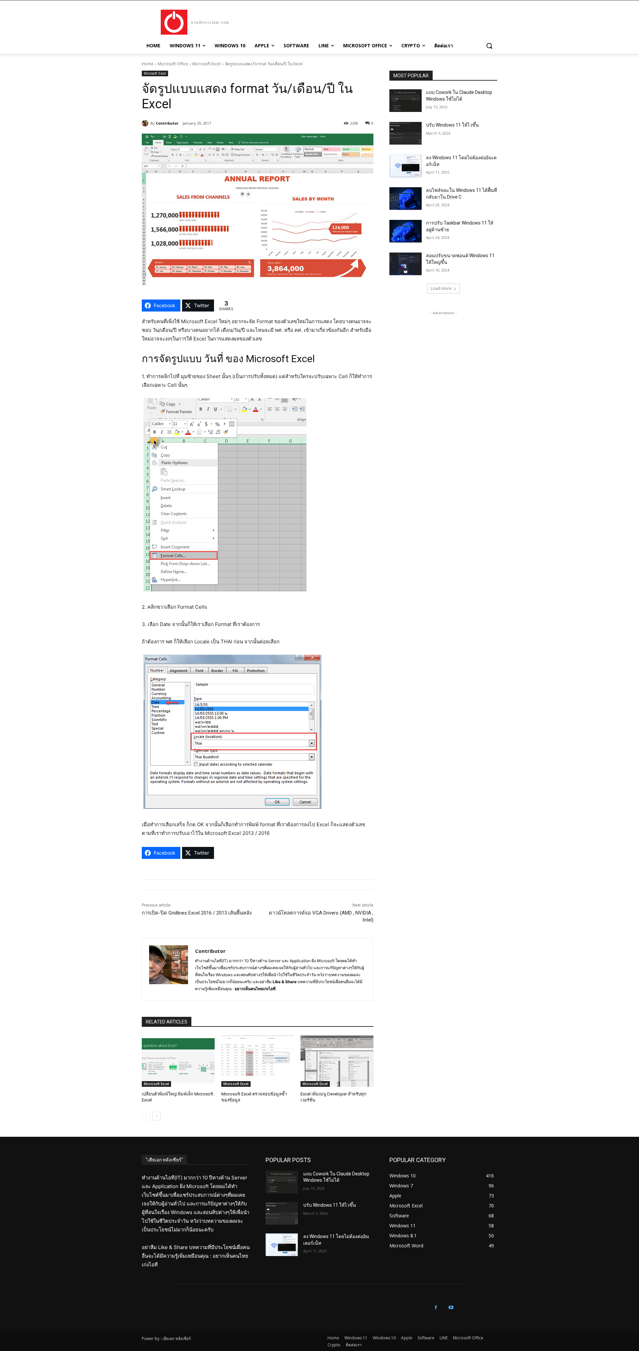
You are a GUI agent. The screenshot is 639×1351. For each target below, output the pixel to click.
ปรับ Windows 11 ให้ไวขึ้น (452, 125)
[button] (489, 46)
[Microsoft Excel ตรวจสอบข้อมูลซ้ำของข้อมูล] (257, 1060)
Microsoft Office (173, 64)
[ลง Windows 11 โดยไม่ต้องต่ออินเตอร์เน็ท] (405, 166)
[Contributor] (146, 123)
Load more (441, 288)
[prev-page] (146, 1116)
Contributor (167, 123)
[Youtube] (451, 1307)
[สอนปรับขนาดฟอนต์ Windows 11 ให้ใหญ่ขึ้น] (405, 264)
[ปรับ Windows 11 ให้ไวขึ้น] (405, 133)
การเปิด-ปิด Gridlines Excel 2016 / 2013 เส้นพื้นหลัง (197, 913)
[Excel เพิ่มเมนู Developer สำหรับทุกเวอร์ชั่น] (337, 1060)
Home (147, 64)
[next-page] (156, 1116)
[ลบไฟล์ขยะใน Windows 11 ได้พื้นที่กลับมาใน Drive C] (405, 198)
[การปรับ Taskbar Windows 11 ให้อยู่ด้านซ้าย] (405, 231)
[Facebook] (436, 1307)
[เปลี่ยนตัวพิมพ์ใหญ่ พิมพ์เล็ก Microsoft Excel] (178, 1060)
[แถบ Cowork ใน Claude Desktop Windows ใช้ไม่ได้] (405, 100)
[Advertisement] (443, 358)
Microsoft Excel (206, 64)
